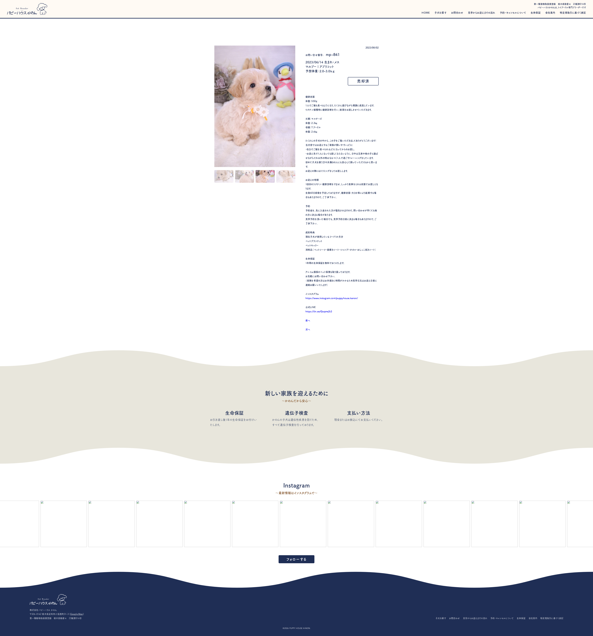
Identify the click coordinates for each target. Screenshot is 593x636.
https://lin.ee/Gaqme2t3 (318, 311)
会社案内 (550, 12)
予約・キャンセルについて (513, 12)
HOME (426, 12)
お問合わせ (457, 12)
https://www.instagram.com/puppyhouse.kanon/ (331, 298)
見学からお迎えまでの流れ (481, 12)
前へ (307, 320)
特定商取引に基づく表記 (573, 12)
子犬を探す (440, 12)
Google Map (76, 614)
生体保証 (536, 12)
